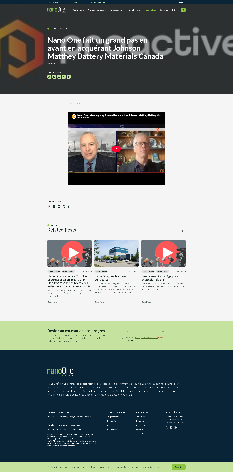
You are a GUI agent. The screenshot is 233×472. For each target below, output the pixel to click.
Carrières (164, 10)
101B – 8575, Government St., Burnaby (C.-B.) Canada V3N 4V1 (69, 417)
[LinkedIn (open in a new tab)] (171, 427)
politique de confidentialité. (147, 467)
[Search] (183, 10)
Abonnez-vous (127, 340)
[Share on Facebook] (69, 77)
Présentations (141, 434)
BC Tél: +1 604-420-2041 (174, 417)
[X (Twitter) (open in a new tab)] (167, 427)
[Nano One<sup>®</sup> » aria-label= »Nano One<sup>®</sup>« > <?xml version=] (56, 10)
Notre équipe (111, 425)
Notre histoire (111, 421)
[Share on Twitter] (64, 77)
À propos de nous (96, 10)
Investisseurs (116, 10)
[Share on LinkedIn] (59, 77)
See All (180, 231)
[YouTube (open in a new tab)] (175, 427)
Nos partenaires (112, 430)
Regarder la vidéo (75, 103)
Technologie (78, 10)
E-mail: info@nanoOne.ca (174, 423)
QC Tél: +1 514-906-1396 (174, 420)
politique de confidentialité (146, 337)
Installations (134, 10)
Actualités (151, 10)
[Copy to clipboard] (49, 77)
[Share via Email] (54, 77)
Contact (179, 2)
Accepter (179, 467)
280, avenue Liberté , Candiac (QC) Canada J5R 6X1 (65, 429)
